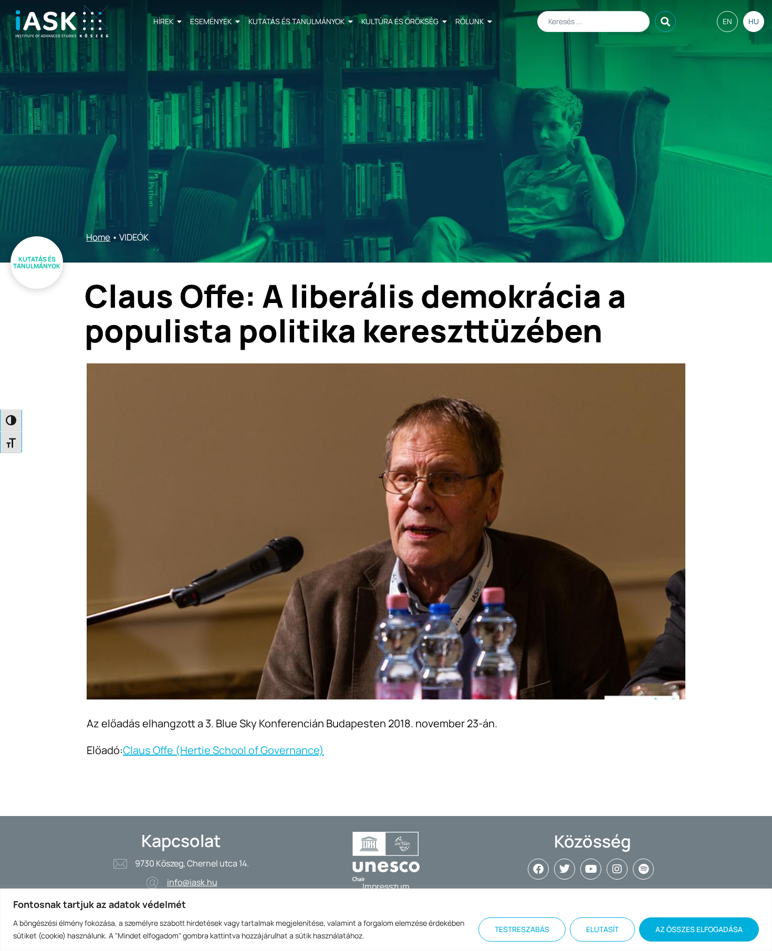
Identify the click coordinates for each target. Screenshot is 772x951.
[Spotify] (643, 869)
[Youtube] (590, 869)
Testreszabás (522, 929)
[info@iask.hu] (152, 883)
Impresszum (386, 886)
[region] (386, 920)
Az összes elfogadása (699, 929)
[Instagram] (617, 869)
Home (98, 237)
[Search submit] (665, 21)
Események (211, 21)
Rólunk (469, 21)
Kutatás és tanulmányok (296, 21)
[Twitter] (564, 869)
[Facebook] (538, 869)
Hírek (163, 21)
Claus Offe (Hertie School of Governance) (223, 750)
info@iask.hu (192, 882)
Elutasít (602, 929)
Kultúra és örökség (400, 21)
